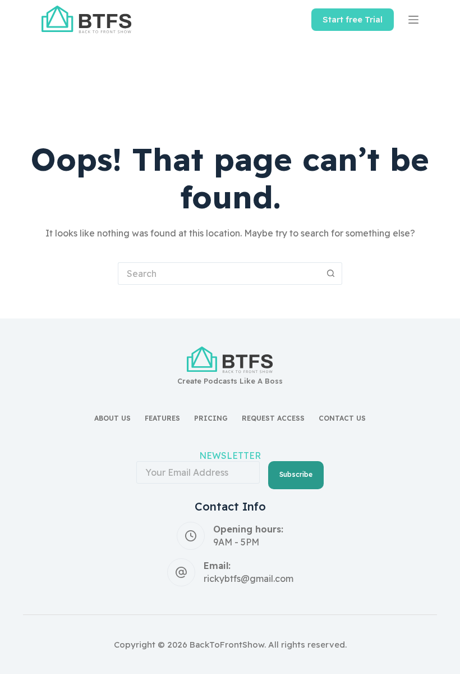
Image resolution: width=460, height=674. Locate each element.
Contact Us (342, 418)
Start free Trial (353, 19)
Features (162, 418)
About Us (112, 418)
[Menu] (413, 20)
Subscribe (295, 474)
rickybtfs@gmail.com (248, 578)
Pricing (211, 418)
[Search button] (331, 273)
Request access (273, 418)
